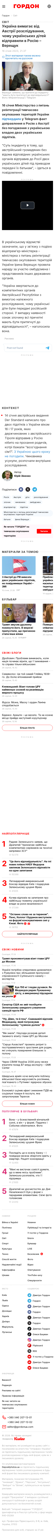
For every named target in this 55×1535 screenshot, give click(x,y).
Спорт (5, 1243)
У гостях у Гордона (38, 1233)
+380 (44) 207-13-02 (19, 1422)
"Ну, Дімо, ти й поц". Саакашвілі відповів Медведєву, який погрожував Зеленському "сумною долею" (27, 1021)
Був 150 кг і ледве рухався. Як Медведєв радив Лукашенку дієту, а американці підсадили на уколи (27, 992)
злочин (7, 502)
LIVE (30, 1248)
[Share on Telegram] (34, 489)
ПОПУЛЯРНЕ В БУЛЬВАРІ (20, 1111)
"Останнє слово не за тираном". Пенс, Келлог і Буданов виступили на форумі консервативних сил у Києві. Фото (30, 919)
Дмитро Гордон (41, 1295)
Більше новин (27, 1103)
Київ (4, 1295)
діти (27, 497)
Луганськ (7, 1332)
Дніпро (6, 1321)
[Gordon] (26, 6)
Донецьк (7, 1311)
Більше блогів (27, 727)
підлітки (24, 507)
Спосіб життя (9, 1259)
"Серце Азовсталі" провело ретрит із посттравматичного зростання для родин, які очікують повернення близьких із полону (27, 1049)
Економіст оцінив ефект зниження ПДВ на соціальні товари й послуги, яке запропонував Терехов (27, 1093)
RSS (35, 1351)
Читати (44, 531)
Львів (5, 1300)
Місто (5, 1289)
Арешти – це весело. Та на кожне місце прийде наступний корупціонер (27, 716)
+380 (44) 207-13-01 (19, 1417)
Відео (30, 1264)
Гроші (5, 1233)
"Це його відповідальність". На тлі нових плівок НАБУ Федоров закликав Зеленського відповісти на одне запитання (30, 866)
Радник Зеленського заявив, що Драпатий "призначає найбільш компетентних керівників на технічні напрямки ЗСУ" (30, 846)
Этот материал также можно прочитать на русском (22, 57)
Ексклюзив (33, 1254)
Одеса (5, 1305)
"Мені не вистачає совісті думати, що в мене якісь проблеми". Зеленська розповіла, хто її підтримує (29, 1174)
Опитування (34, 1270)
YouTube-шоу (35, 1275)
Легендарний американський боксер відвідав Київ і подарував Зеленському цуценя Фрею (29, 884)
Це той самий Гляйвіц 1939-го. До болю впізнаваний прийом (26, 675)
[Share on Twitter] (28, 489)
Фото (30, 1259)
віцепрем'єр (10, 507)
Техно (5, 1254)
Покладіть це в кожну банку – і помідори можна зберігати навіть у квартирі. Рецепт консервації (30, 1155)
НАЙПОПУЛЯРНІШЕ (16, 833)
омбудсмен (35, 502)
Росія (6, 497)
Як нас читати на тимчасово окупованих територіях (14, 1404)
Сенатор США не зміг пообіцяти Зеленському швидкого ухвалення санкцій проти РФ (23, 1007)
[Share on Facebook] (21, 489)
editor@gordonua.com (20, 1426)
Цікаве (5, 1275)
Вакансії (6, 1380)
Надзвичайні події (12, 1264)
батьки (7, 519)
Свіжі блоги (11, 652)
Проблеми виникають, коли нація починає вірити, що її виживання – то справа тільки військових (26, 661)
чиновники (20, 502)
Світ (15, 15)
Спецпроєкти (35, 1280)
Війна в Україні (10, 1222)
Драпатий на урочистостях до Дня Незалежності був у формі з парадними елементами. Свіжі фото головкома (30, 1193)
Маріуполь (7, 1326)
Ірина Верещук (22, 519)
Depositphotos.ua (11, 1467)
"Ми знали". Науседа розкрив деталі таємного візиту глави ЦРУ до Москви (25, 1035)
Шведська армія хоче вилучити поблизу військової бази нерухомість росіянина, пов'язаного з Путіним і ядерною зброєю (27, 1079)
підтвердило (11, 119)
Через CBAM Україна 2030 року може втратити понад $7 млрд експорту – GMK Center (26, 1064)
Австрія (17, 497)
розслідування (41, 497)
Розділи (32, 1216)
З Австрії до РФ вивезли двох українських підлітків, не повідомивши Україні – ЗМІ (18, 581)
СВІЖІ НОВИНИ (13, 949)
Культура (7, 1248)
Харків (5, 1316)
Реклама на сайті (11, 1390)
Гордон (5, 15)
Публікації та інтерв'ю (39, 1227)
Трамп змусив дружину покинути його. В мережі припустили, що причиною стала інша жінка (18, 629)
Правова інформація (13, 1395)
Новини (6, 1216)
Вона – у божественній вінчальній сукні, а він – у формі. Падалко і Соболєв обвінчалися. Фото (29, 1122)
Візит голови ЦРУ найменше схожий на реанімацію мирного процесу (23, 689)
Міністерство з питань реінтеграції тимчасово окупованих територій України (26, 513)
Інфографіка (8, 1270)
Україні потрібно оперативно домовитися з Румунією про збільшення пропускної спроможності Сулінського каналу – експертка (26, 974)
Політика (7, 1227)
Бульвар (9, 599)
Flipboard (38, 1345)
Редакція (7, 1385)
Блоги (31, 1238)
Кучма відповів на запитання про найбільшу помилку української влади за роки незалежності (28, 900)
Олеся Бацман (40, 1334)
